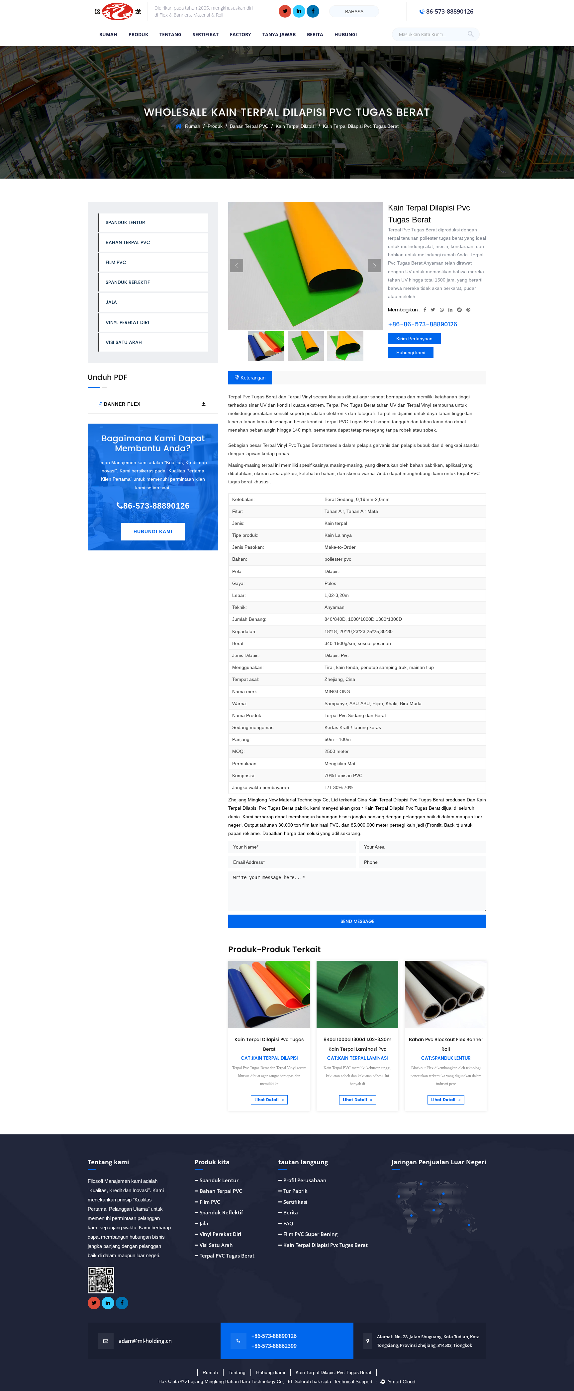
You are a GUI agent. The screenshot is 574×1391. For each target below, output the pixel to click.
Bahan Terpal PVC (249, 126)
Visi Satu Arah (124, 342)
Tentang (237, 1372)
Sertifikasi (295, 1201)
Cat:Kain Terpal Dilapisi (269, 1058)
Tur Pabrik (295, 1190)
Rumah (108, 34)
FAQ (288, 1223)
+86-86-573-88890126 (422, 324)
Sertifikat (206, 34)
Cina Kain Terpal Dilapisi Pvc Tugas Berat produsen (411, 799)
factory (240, 34)
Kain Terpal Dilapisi (296, 126)
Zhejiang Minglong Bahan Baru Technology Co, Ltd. (240, 1381)
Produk (138, 34)
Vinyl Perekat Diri (127, 322)
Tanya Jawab (279, 34)
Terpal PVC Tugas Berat (227, 1255)
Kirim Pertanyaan (414, 338)
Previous (236, 265)
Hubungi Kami (153, 531)
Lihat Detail (267, 1100)
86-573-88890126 (156, 505)
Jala (111, 302)
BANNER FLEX (122, 404)
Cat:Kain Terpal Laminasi (357, 1058)
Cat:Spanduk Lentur (446, 1058)
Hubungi (346, 34)
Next (374, 265)
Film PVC (116, 262)
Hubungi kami (410, 352)
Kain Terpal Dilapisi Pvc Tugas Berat (325, 1245)
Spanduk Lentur (125, 222)
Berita (315, 34)
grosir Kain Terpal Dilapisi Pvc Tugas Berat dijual (401, 808)
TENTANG (170, 34)
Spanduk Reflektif (128, 282)
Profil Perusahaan (305, 1180)
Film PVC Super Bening (310, 1234)
